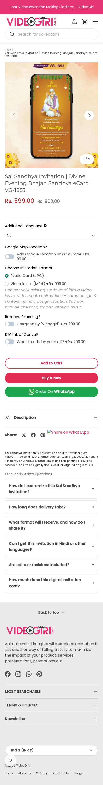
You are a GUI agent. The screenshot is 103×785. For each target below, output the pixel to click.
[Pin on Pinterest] (43, 435)
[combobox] (51, 34)
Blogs (78, 773)
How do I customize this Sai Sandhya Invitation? (44, 489)
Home (9, 49)
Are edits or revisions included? (39, 565)
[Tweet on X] (24, 435)
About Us (24, 773)
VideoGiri (22, 766)
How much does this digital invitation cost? (45, 583)
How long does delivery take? (37, 507)
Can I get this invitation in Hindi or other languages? (47, 546)
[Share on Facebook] (33, 435)
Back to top (49, 612)
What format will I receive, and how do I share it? (47, 525)
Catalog (42, 773)
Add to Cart (51, 363)
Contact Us (61, 773)
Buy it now (51, 378)
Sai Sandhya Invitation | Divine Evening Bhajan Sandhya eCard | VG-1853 (51, 54)
